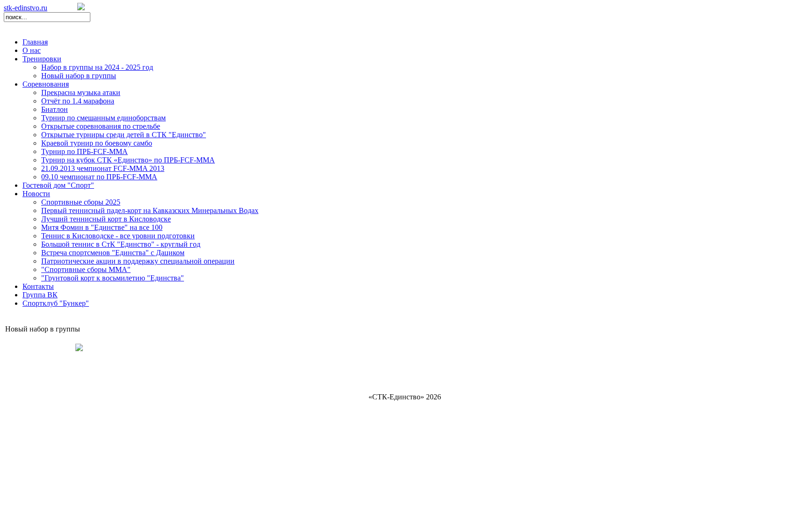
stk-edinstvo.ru (25, 8)
